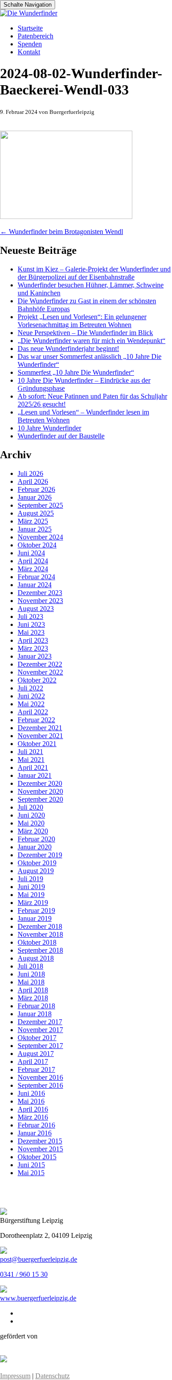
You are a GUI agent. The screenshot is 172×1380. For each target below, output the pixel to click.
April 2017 (33, 1061)
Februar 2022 (36, 720)
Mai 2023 (31, 632)
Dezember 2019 (40, 855)
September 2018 (40, 950)
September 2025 (40, 505)
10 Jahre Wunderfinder (49, 428)
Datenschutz (52, 1376)
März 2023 (33, 648)
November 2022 (40, 672)
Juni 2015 (31, 1165)
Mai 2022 (31, 704)
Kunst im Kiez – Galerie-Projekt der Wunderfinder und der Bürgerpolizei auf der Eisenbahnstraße (94, 273)
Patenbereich (35, 36)
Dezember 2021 (40, 727)
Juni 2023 (31, 624)
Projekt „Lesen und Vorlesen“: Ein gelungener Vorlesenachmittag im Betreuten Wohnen (82, 320)
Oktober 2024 (37, 545)
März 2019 (33, 902)
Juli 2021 (30, 751)
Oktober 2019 (37, 863)
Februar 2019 (36, 910)
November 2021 (40, 735)
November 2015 (40, 1149)
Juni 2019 (31, 886)
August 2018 (36, 958)
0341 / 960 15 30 (24, 1274)
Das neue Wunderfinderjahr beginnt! (68, 348)
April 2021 (33, 767)
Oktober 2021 (37, 743)
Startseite (30, 28)
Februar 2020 (36, 839)
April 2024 (33, 561)
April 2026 (33, 481)
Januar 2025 (35, 529)
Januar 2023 (35, 656)
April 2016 (33, 1109)
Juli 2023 (30, 616)
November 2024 (40, 537)
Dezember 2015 (40, 1141)
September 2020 (40, 799)
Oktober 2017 (37, 1037)
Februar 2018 (36, 1006)
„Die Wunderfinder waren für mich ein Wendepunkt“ (91, 340)
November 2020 (40, 791)
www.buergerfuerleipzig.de (38, 1298)
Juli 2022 (30, 688)
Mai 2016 (31, 1101)
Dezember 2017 (40, 1022)
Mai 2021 (31, 759)
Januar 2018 (35, 1014)
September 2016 (40, 1085)
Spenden (30, 44)
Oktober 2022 (37, 680)
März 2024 (33, 569)
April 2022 (33, 712)
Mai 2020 (31, 823)
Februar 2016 (36, 1125)
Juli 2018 (30, 966)
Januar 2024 (35, 584)
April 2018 (33, 990)
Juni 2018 (31, 974)
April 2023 (33, 640)
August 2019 (36, 871)
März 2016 (33, 1117)
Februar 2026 (36, 489)
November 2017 (40, 1029)
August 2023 (36, 608)
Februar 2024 (36, 577)
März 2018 (33, 998)
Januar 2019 (35, 918)
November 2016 (40, 1077)
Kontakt (29, 52)
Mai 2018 (31, 982)
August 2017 (36, 1053)
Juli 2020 (30, 807)
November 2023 (40, 600)
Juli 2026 (30, 473)
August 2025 (36, 513)
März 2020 (33, 831)
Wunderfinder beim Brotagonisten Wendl (61, 231)
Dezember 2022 (40, 664)
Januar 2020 (35, 847)
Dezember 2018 (40, 926)
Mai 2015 (31, 1172)
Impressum (15, 1376)
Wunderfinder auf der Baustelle (61, 436)
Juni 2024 (31, 553)
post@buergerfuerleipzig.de (38, 1259)
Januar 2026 (35, 497)
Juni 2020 (31, 815)
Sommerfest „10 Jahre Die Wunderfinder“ (76, 372)
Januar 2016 (35, 1133)
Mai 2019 (31, 894)
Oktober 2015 (37, 1157)
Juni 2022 (31, 696)
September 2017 (40, 1045)
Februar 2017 (36, 1069)
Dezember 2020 (40, 783)
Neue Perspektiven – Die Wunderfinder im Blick (85, 332)
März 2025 (33, 521)
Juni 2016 (31, 1093)
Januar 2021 (35, 775)
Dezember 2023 (40, 592)
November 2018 (40, 934)
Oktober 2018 (37, 942)
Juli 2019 (30, 878)
